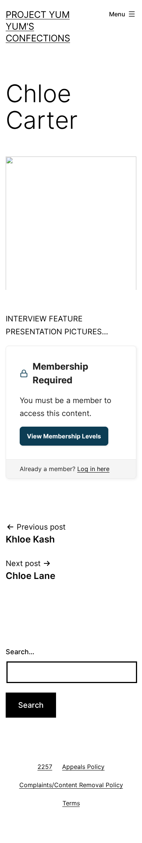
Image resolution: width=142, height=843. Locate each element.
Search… (20, 652)
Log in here (93, 469)
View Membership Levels (64, 436)
